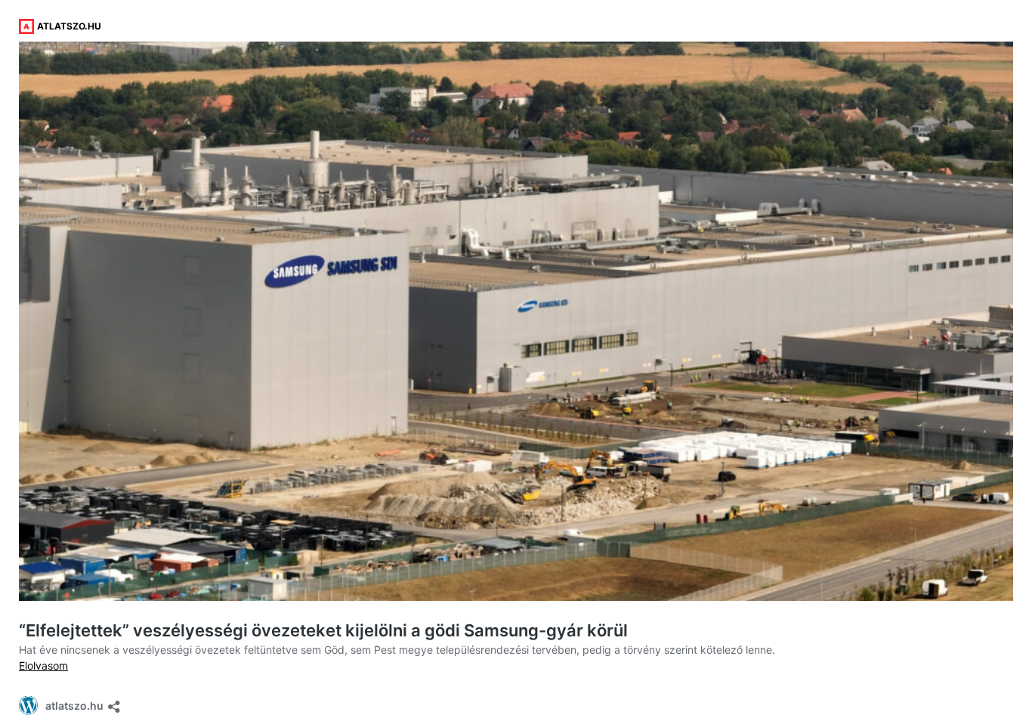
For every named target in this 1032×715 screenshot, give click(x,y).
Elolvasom (43, 665)
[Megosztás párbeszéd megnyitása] (114, 701)
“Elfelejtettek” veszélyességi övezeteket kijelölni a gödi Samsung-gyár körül (323, 630)
